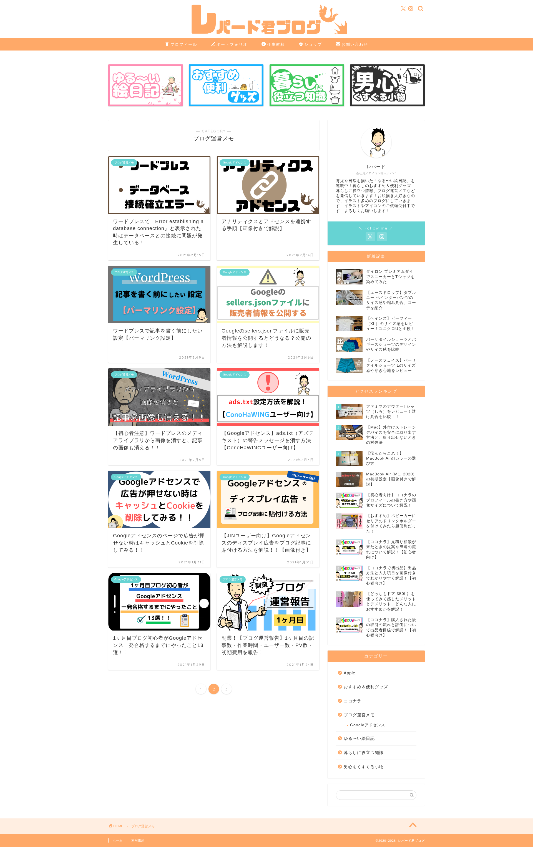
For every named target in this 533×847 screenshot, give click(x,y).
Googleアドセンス (367, 725)
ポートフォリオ (232, 44)
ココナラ (352, 701)
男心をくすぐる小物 (364, 766)
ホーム (118, 840)
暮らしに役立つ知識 (364, 752)
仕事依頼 (276, 44)
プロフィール (183, 44)
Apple (349, 672)
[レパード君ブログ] (266, 33)
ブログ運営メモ (359, 714)
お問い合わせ (354, 44)
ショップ (313, 44)
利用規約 (138, 840)
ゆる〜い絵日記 (359, 738)
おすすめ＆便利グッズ (366, 686)
